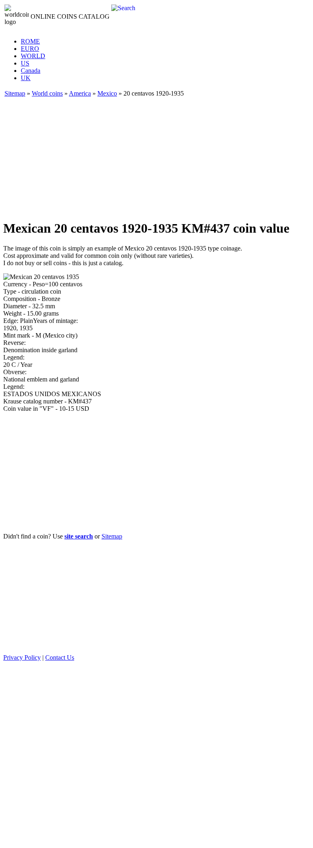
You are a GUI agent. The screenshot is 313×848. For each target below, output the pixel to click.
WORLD (33, 55)
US (25, 63)
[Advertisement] (156, 155)
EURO (30, 48)
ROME (30, 41)
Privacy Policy (22, 657)
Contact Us (59, 657)
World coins (47, 93)
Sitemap (14, 93)
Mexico (107, 93)
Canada (30, 70)
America (80, 93)
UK (26, 77)
